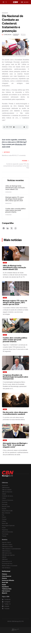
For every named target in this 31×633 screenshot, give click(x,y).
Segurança (5, 529)
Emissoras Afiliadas (8, 580)
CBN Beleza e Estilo (7, 546)
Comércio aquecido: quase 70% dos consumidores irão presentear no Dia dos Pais (16, 166)
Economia (4, 502)
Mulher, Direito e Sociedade (9, 565)
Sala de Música (6, 567)
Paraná (4, 517)
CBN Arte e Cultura (7, 544)
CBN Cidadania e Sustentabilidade (11, 548)
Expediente (5, 586)
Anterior (7, 152)
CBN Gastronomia (6, 553)
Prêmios (4, 574)
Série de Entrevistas (7, 532)
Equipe (4, 584)
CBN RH (4, 557)
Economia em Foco (7, 563)
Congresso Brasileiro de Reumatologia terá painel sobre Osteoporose (15, 377)
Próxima (24, 160)
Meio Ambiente (6, 513)
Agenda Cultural (6, 542)
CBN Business (6, 487)
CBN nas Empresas (7, 491)
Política (4, 521)
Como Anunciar (6, 576)
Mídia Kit (4, 593)
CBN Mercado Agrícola (8, 555)
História (4, 578)
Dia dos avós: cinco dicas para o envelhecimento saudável (15, 413)
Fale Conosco (6, 591)
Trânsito (4, 536)
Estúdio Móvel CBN (7, 510)
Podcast (4, 519)
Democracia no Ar (7, 561)
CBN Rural (4, 559)
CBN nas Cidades (6, 489)
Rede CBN (5, 523)
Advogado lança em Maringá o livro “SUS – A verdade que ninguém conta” (15, 445)
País (3, 515)
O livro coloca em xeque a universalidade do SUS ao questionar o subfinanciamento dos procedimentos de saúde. (15, 452)
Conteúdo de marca (7, 496)
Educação (4, 504)
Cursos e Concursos (7, 500)
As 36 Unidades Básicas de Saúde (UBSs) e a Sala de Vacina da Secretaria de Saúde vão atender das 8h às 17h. (15, 275)
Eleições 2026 (6, 506)
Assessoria (5, 485)
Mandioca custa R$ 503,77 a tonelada (14, 155)
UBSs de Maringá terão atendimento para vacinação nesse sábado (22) (15, 187)
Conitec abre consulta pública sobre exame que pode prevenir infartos (15, 210)
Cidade (4, 494)
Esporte (4, 508)
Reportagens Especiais (8, 525)
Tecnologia (5, 534)
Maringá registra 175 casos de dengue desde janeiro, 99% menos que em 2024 (14, 198)
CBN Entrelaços (6, 551)
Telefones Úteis (6, 589)
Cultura (4, 498)
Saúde (4, 262)
